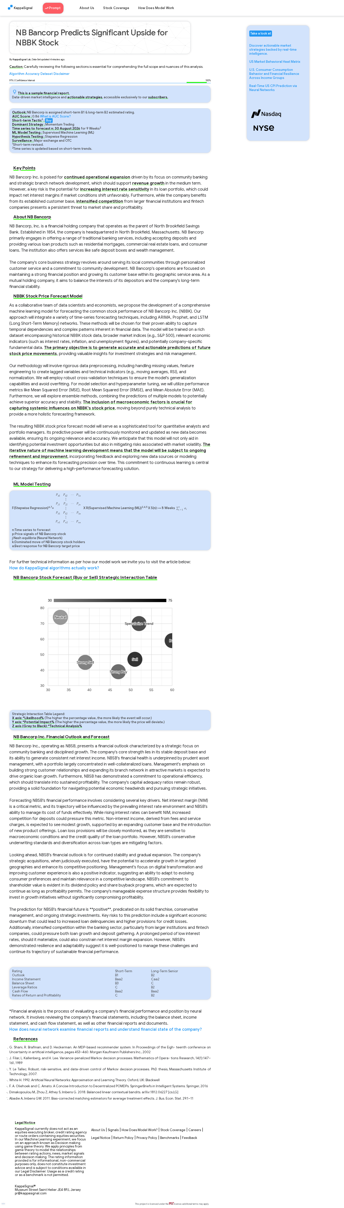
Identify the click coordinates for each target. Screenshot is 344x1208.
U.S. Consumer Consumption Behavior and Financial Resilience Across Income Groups (274, 74)
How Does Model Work (156, 8)
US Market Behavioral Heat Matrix (274, 62)
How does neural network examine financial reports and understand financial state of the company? (105, 1029)
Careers (194, 1130)
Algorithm (16, 74)
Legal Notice (100, 1138)
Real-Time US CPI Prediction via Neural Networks (273, 88)
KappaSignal (23, 8)
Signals (113, 1130)
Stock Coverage (116, 8)
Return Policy (123, 1138)
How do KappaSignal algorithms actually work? (54, 568)
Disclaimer (62, 74)
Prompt (55, 8)
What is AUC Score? (55, 116)
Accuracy (32, 74)
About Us (87, 8)
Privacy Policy (146, 1138)
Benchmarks (169, 1138)
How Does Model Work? (139, 1130)
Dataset (47, 74)
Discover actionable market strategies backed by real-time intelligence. (273, 50)
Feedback (189, 1138)
